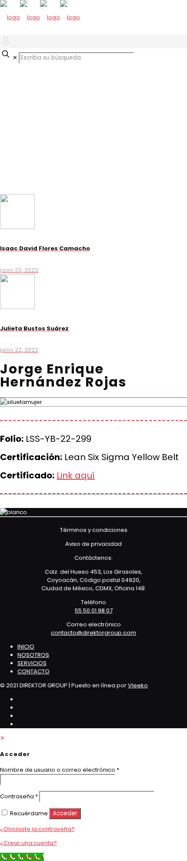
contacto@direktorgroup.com (93, 633)
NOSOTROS (33, 655)
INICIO (25, 646)
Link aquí (76, 475)
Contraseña (19, 796)
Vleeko (138, 685)
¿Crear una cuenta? (28, 843)
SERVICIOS (32, 663)
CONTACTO (33, 671)
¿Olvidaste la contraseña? (37, 829)
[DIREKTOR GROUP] (40, 17)
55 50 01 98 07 (94, 610)
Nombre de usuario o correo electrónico (59, 770)
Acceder (65, 813)
